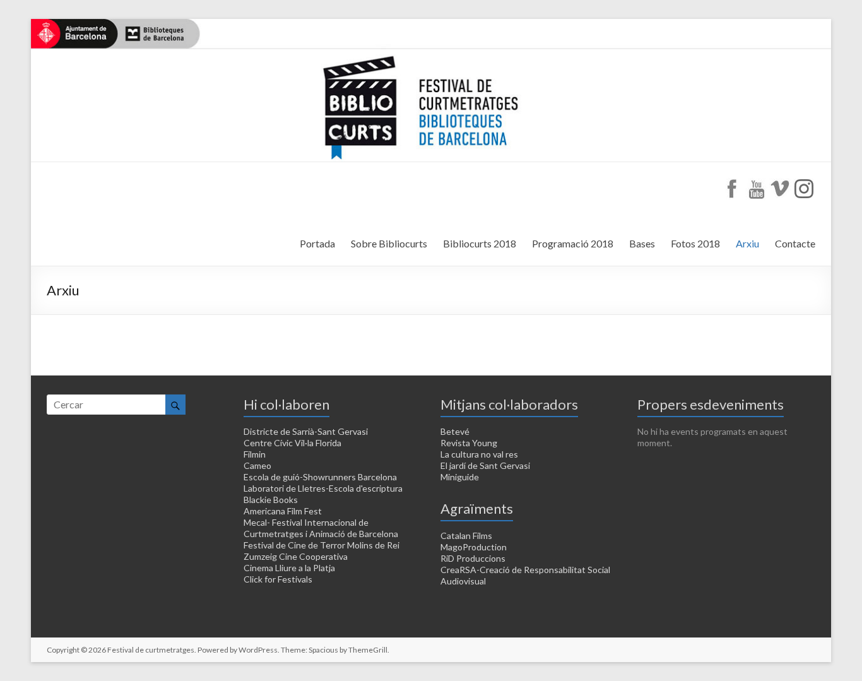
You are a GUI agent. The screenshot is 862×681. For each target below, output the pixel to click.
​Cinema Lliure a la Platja (289, 567)
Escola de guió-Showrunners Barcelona (320, 476)
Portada (317, 243)
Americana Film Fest (283, 511)
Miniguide (459, 476)
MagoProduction (473, 547)
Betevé (454, 431)
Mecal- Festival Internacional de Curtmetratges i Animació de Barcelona (321, 528)
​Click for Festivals (278, 579)
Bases (642, 243)
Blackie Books (271, 499)
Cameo (257, 465)
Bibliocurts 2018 (479, 243)
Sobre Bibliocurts (389, 243)
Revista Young (468, 442)
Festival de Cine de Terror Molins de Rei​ (321, 545)
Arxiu (747, 243)
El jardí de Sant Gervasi (485, 465)
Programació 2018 (572, 243)
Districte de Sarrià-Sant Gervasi (306, 431)
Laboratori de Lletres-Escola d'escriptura (323, 488)
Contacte (795, 243)
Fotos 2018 (695, 243)
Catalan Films (466, 535)
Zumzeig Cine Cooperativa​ (296, 556)
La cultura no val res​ (479, 454)
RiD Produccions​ (472, 558)
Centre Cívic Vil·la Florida (292, 442)
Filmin (255, 454)
